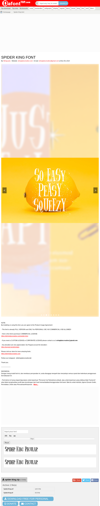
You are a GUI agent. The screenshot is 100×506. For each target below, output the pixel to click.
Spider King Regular (21, 449)
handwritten (39, 8)
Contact (30, 503)
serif (87, 8)
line (83, 8)
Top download (5, 8)
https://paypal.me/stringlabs (10, 347)
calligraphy (48, 8)
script (31, 8)
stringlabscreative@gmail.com (49, 61)
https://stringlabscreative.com (10, 354)
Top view (15, 8)
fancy (68, 8)
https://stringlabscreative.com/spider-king (14, 336)
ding (78, 8)
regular (62, 8)
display (55, 8)
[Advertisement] (50, 33)
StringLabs (6, 61)
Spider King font (19, 12)
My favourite (24, 8)
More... (92, 8)
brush (73, 8)
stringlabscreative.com (25, 61)
